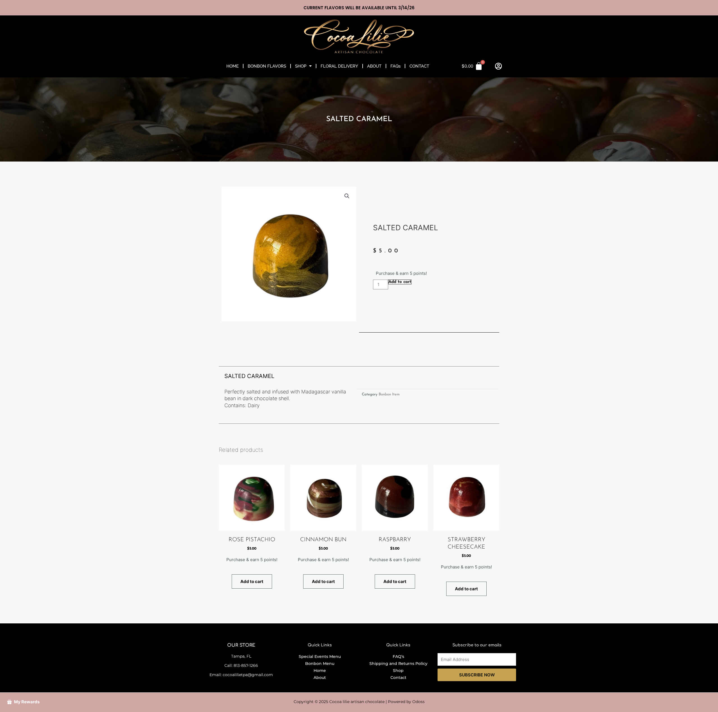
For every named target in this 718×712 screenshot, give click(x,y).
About (320, 677)
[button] (347, 196)
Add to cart (399, 282)
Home (320, 670)
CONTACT (419, 66)
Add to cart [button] (251, 581)
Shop (398, 670)
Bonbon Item (389, 394)
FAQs (395, 66)
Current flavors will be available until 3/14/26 (359, 8)
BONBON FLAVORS (267, 66)
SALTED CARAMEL (359, 119)
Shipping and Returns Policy (398, 663)
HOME (232, 66)
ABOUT (374, 66)
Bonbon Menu (319, 663)
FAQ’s (398, 656)
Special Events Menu (320, 656)
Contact (398, 677)
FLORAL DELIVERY (339, 66)
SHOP (300, 66)
